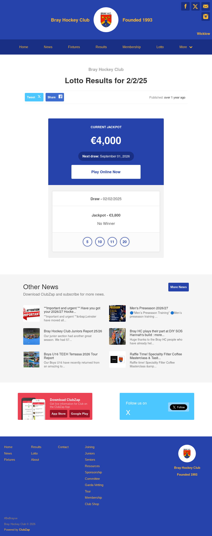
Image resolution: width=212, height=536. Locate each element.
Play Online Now (105, 171)
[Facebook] (185, 6)
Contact (63, 447)
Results (101, 47)
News (48, 47)
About (35, 459)
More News (178, 287)
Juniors (90, 453)
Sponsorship (93, 472)
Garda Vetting (94, 485)
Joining (89, 447)
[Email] (205, 6)
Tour (88, 491)
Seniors (90, 459)
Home (23, 47)
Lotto (160, 47)
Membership (132, 47)
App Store (59, 413)
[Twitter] (195, 6)
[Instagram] (205, 16)
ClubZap (24, 529)
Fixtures (74, 47)
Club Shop (92, 504)
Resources (92, 466)
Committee (92, 478)
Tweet (31, 97)
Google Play (79, 413)
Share (52, 97)
